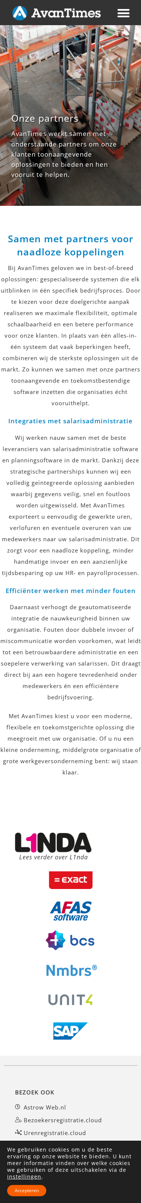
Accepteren (27, 1190)
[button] (124, 13)
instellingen (24, 1176)
